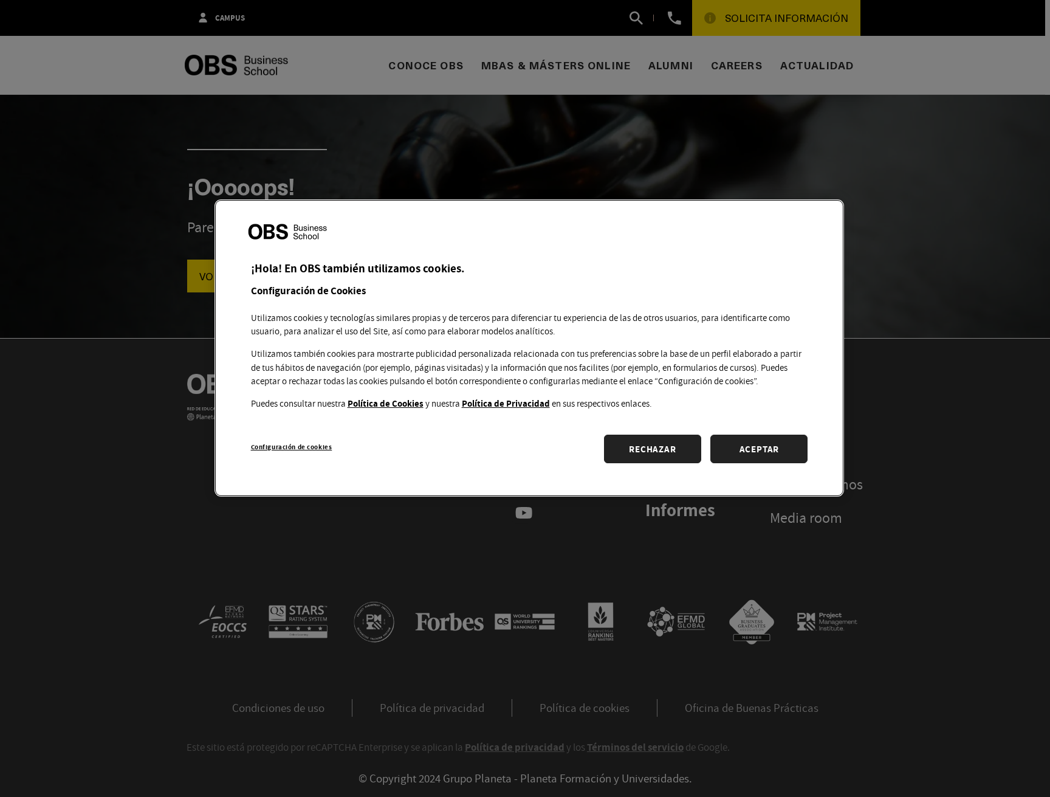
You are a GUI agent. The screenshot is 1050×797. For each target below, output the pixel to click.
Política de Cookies (386, 403)
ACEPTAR (759, 448)
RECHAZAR (652, 448)
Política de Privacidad (506, 403)
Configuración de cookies (291, 445)
